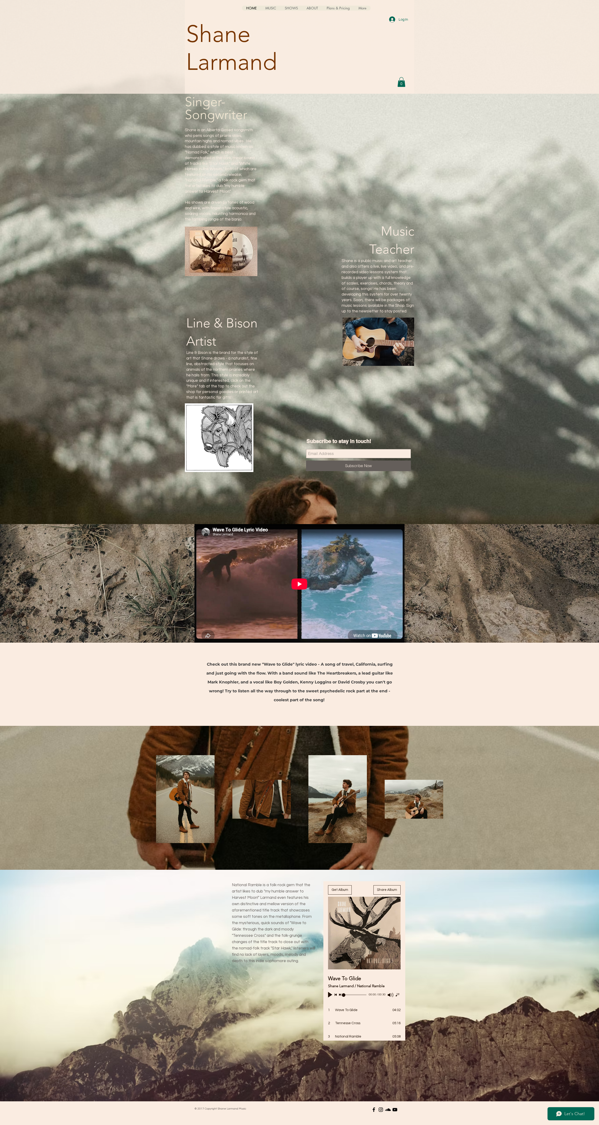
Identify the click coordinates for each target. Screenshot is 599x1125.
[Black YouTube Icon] (395, 1110)
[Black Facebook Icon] (374, 1110)
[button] (401, 82)
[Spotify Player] (381, 106)
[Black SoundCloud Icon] (388, 1110)
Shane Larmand (231, 48)
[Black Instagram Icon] (381, 1110)
